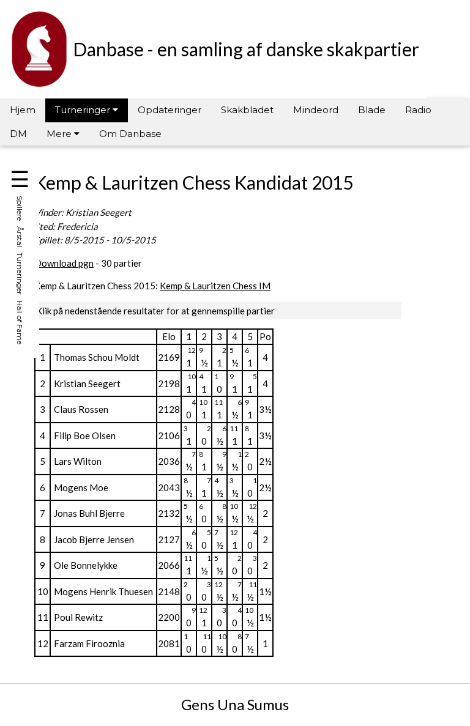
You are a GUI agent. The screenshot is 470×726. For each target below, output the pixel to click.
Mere (60, 133)
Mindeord (315, 110)
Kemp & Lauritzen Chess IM (215, 285)
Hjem (22, 110)
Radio (418, 110)
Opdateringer (169, 110)
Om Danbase (130, 133)
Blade (372, 110)
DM (18, 133)
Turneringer (84, 110)
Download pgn (64, 263)
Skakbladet (247, 110)
